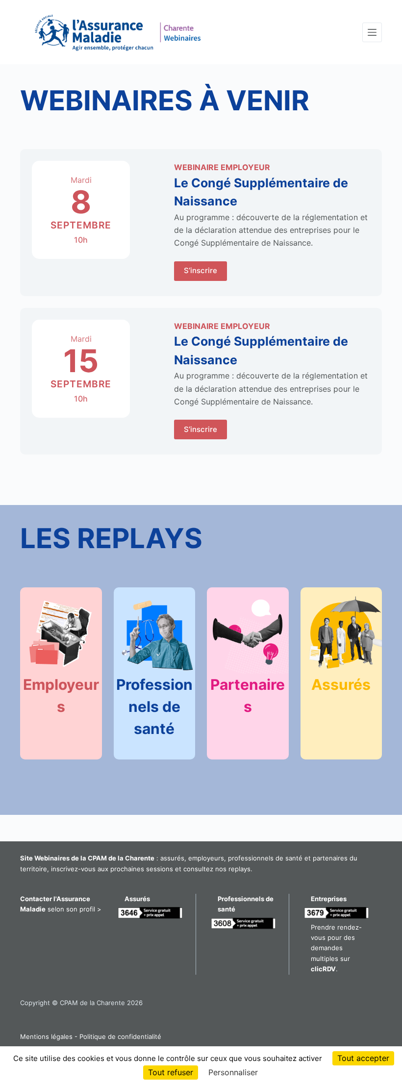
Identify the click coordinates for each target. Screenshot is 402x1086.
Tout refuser (170, 1072)
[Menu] (372, 32)
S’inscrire (200, 270)
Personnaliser (233, 1072)
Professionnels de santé (154, 706)
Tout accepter (363, 1058)
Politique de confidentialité (120, 1036)
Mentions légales (46, 1036)
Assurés (341, 684)
